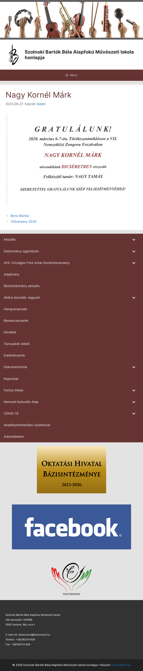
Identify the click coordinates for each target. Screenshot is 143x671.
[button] (6, 20)
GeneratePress (121, 665)
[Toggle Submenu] (133, 239)
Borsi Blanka (20, 216)
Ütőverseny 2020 (23, 221)
